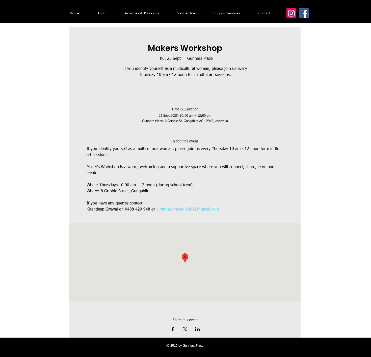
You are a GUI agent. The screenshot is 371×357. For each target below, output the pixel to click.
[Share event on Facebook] (172, 329)
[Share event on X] (185, 329)
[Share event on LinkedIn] (197, 329)
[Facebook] (304, 13)
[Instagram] (291, 13)
